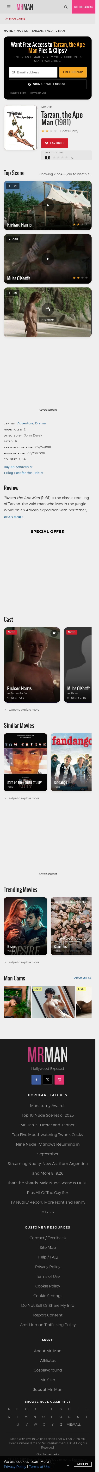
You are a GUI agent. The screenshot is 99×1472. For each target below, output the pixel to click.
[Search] (65, 7)
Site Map (48, 1247)
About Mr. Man (48, 1351)
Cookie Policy (47, 1286)
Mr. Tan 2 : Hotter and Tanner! (47, 1125)
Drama (40, 423)
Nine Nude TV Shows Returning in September (48, 1149)
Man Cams (17, 18)
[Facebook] (36, 1080)
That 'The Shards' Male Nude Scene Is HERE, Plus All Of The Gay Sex (47, 1188)
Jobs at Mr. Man (47, 1389)
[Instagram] (59, 1080)
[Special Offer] (48, 572)
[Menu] (8, 7)
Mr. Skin (47, 1380)
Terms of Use (38, 92)
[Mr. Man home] (25, 7)
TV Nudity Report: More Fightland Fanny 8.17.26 (47, 1207)
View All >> (83, 978)
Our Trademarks (48, 1454)
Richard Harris (19, 225)
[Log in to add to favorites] (54, 633)
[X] (48, 1080)
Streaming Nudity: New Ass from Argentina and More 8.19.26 (48, 1168)
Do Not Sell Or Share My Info (47, 1305)
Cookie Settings (47, 1295)
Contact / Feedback (48, 1238)
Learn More (40, 1461)
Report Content (47, 1315)
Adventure (25, 423)
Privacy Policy (17, 92)
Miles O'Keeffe (18, 278)
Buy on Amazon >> (18, 467)
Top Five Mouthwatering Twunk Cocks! (47, 1134)
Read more (13, 517)
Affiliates (48, 1360)
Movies (22, 30)
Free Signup (73, 72)
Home (8, 30)
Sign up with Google (50, 84)
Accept (82, 1464)
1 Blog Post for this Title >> (23, 473)
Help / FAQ (48, 1257)
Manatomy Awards (47, 1105)
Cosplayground (48, 1370)
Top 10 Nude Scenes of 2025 (48, 1115)
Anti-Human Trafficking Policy (48, 1324)
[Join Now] (83, 7)
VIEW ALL (73, 1424)
